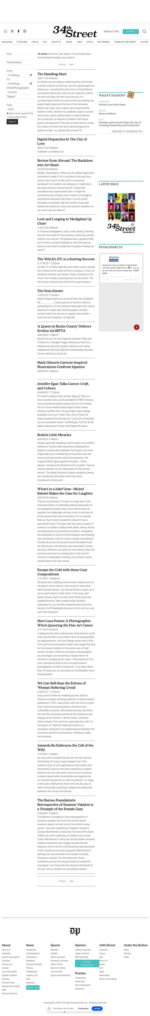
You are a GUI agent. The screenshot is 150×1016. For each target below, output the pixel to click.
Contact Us (7, 964)
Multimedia (103, 42)
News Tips (33, 987)
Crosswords (80, 977)
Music (69, 42)
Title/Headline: (14, 62)
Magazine (7, 42)
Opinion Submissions (87, 963)
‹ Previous (62, 64)
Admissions (31, 957)
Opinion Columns (83, 949)
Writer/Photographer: (18, 87)
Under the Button (136, 945)
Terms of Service (9, 993)
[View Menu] (5, 31)
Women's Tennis (58, 968)
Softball (54, 953)
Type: (9, 105)
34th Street (107, 945)
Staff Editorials (81, 957)
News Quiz (80, 981)
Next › (72, 64)
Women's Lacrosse (59, 960)
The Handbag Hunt (52, 74)
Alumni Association (10, 957)
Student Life (32, 975)
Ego (45, 42)
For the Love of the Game (112, 104)
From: (10, 70)
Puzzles (80, 973)
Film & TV (56, 42)
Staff (4, 990)
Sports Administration (61, 975)
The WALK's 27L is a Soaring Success (66, 259)
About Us (6, 949)
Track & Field (56, 971)
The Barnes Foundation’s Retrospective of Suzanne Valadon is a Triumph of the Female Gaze (65, 805)
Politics (29, 968)
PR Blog (5, 979)
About (6, 945)
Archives (6, 960)
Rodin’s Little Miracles (54, 435)
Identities (30, 960)
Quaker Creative (9, 975)
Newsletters (111, 31)
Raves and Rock (107, 113)
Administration (33, 953)
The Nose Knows (50, 291)
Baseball (54, 949)
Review (102, 110)
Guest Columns (82, 953)
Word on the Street (125, 42)
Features (22, 42)
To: (8, 79)
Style (90, 42)
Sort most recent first (20, 113)
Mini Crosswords (82, 985)
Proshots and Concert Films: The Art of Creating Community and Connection (120, 124)
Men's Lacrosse (58, 957)
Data (28, 979)
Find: (9, 53)
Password (79, 988)
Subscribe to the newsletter (127, 131)
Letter (144, 42)
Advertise (6, 953)
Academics (31, 949)
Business (30, 982)
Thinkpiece (104, 102)
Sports (55, 945)
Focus (35, 42)
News (30, 945)
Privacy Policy (8, 982)
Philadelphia (31, 971)
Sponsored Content (11, 986)
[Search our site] (144, 31)
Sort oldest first (17, 117)
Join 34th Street (9, 971)
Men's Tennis (57, 964)
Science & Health (34, 964)
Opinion (80, 945)
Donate (130, 31)
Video (126, 957)
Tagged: (11, 96)
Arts (79, 42)
